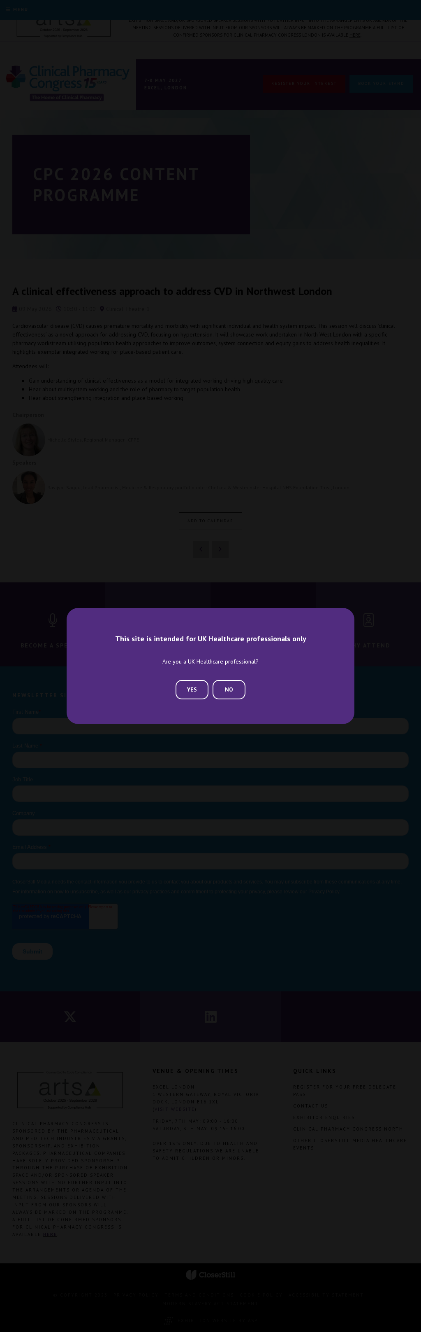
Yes (192, 689)
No (229, 689)
